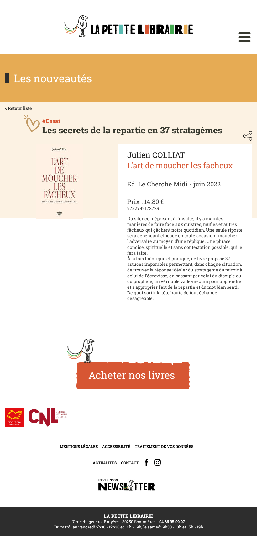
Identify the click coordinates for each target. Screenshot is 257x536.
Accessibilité (116, 446)
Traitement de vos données (164, 446)
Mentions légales (79, 446)
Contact (130, 462)
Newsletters (126, 485)
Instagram (157, 462)
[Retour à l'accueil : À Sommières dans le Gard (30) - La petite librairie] (128, 27)
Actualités (105, 462)
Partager (247, 136)
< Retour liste (18, 108)
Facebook (146, 462)
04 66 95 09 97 (172, 521)
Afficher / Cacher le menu (244, 37)
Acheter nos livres (131, 375)
